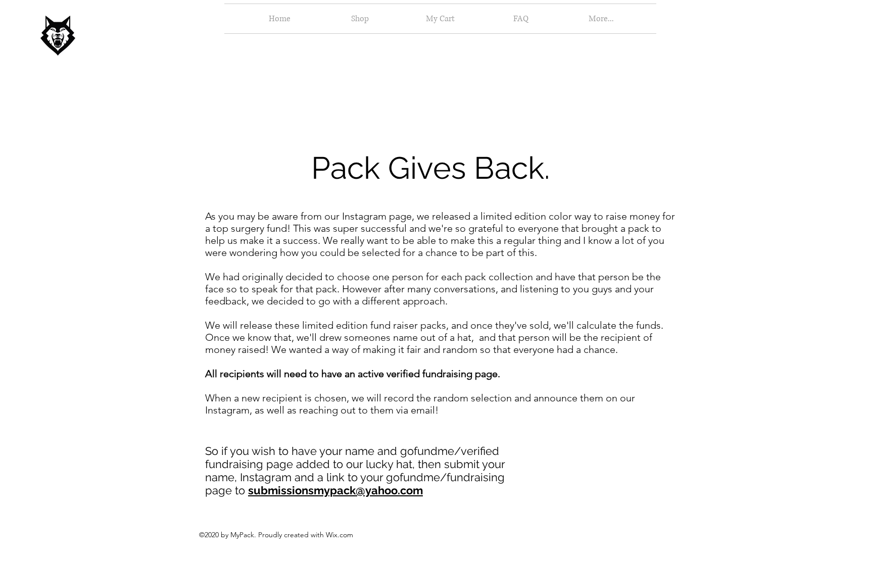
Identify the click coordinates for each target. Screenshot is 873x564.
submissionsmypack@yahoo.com (335, 490)
